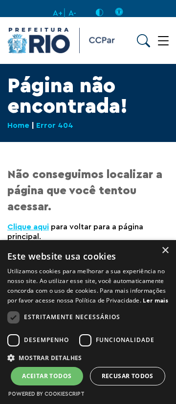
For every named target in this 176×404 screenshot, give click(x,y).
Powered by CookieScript (46, 394)
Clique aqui (28, 227)
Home (18, 125)
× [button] (165, 250)
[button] (88, 357)
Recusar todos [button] (128, 376)
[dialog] (88, 322)
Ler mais (155, 300)
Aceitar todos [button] (46, 376)
